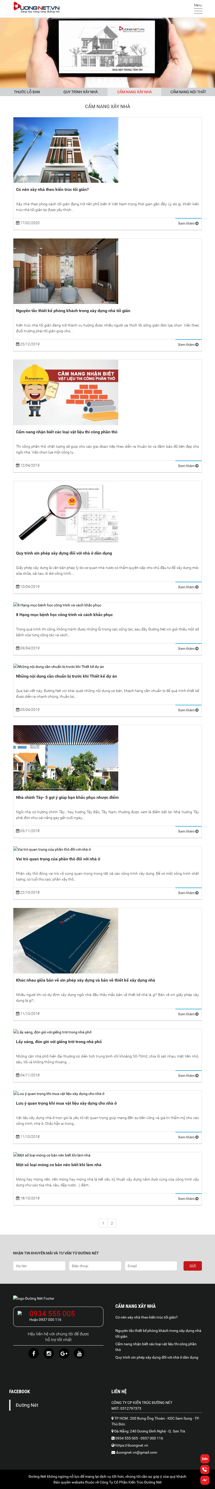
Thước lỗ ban (27, 92)
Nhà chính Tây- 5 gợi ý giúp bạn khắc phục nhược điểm (67, 797)
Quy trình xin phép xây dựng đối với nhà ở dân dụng (64, 553)
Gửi (193, 1266)
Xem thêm (186, 223)
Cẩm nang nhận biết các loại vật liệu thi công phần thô (66, 431)
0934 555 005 (52, 1314)
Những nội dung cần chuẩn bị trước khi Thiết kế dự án (66, 676)
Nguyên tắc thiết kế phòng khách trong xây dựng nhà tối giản (73, 310)
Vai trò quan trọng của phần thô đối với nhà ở (58, 858)
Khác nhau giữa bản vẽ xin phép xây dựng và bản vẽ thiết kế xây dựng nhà (85, 980)
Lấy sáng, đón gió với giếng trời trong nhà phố (59, 1041)
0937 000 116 (152, 1438)
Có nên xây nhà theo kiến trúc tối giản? (52, 189)
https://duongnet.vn (131, 1445)
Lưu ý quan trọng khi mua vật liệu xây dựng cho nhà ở (66, 1103)
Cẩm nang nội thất (188, 92)
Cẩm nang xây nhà (134, 92)
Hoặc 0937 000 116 (45, 1320)
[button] (204, 1483)
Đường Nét (27, 1405)
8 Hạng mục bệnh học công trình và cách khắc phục (64, 614)
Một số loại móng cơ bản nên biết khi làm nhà (58, 1164)
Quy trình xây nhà (80, 92)
